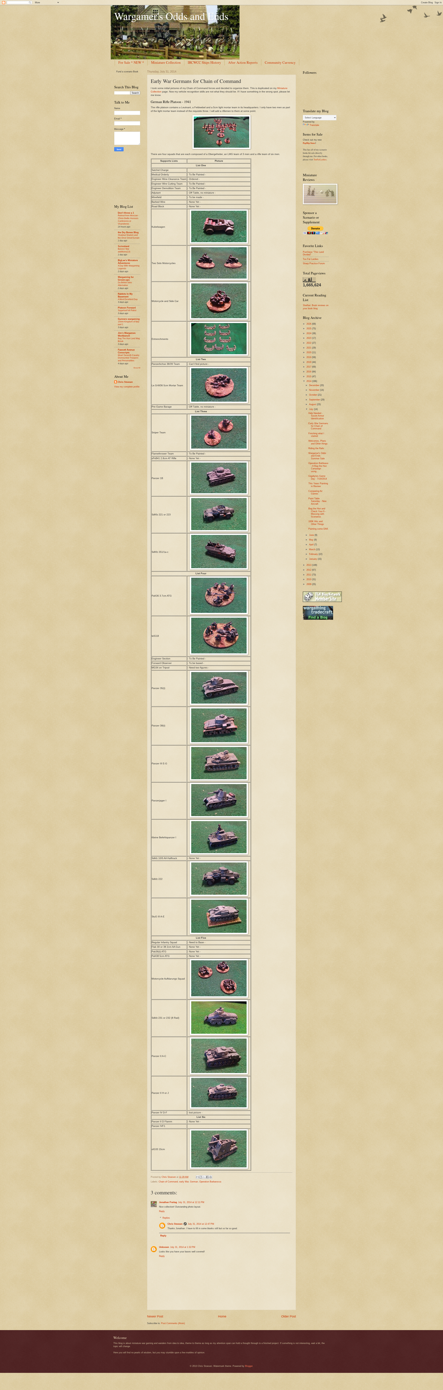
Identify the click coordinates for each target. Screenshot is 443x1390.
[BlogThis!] (200, 1177)
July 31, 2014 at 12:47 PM (201, 1224)
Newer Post (155, 1316)
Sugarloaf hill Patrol (127, 310)
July (311, 409)
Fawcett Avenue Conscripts (126, 351)
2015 (309, 376)
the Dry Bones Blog (128, 232)
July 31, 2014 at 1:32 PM (182, 1247)
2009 (309, 584)
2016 (309, 371)
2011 (309, 574)
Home (222, 1316)
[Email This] (197, 1177)
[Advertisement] (124, 177)
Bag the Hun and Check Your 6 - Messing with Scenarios (317, 512)
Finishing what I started (316, 434)
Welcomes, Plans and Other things (318, 442)
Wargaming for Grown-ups (126, 278)
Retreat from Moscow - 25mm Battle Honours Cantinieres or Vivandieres (128, 219)
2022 (309, 343)
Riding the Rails (316, 448)
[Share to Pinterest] (210, 1177)
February (314, 554)
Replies (166, 1218)
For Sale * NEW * (131, 62)
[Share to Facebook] (207, 1177)
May (311, 539)
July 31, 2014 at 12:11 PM (191, 1202)
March (312, 549)
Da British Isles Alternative (125, 284)
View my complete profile (126, 386)
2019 (309, 357)
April (311, 544)
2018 (309, 362)
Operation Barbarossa (210, 1181)
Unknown (164, 1247)
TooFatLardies (320, 159)
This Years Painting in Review (318, 484)
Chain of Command (168, 1181)
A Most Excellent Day (128, 299)
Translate (314, 125)
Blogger (248, 1366)
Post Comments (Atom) (173, 1323)
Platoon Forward (127, 307)
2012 (309, 570)
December (314, 385)
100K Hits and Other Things (316, 522)
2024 (309, 333)
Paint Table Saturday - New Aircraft (317, 501)
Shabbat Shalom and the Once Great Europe (128, 236)
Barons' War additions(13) (124, 250)
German (194, 1181)
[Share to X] (204, 1177)
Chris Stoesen (175, 1224)
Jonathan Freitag (168, 1202)
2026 (309, 324)
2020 (309, 352)
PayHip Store (309, 143)
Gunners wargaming (129, 319)
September (315, 399)
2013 (309, 565)
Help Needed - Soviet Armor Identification (316, 416)
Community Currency (280, 62)
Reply (162, 1211)
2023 (309, 338)
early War (184, 1181)
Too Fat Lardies (310, 259)
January (313, 559)
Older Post (288, 1316)
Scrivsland (123, 246)
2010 (309, 579)
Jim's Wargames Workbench (126, 334)
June (312, 535)
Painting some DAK (318, 529)
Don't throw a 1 (126, 213)
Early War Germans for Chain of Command (318, 426)
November (314, 390)
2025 (309, 328)
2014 (309, 381)
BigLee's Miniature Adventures (128, 261)
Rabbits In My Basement (125, 295)
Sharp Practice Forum (314, 263)
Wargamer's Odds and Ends (171, 16)
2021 (309, 347)
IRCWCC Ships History (204, 62)
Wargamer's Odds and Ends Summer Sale (317, 456)
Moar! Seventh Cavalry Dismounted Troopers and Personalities (128, 358)
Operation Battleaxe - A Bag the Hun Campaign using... (318, 467)
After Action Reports (243, 62)
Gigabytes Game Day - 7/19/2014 (317, 477)
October (313, 395)
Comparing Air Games (315, 492)
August (313, 404)
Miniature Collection (166, 62)
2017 (309, 366)
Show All (136, 368)
